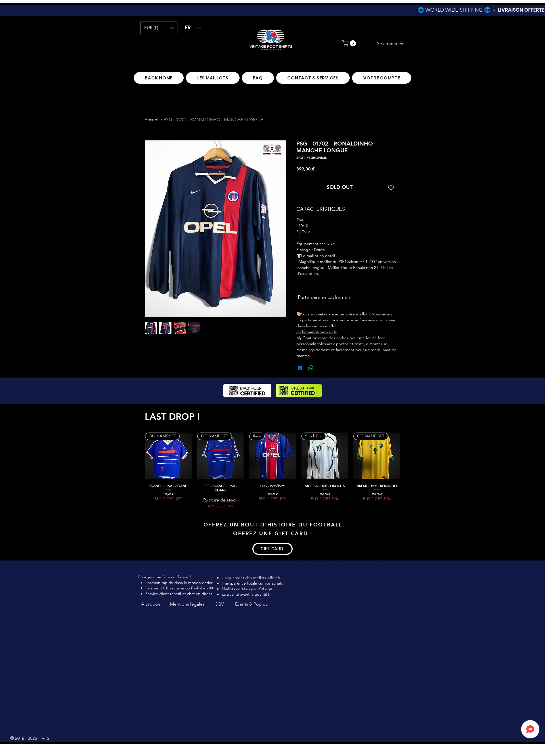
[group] (272, 470)
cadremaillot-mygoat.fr (316, 331)
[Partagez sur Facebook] (300, 367)
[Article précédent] (136, 455)
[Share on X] (321, 367)
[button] (159, 28)
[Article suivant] (408, 455)
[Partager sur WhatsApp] (310, 367)
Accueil (152, 119)
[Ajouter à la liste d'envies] (391, 187)
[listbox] (159, 28)
